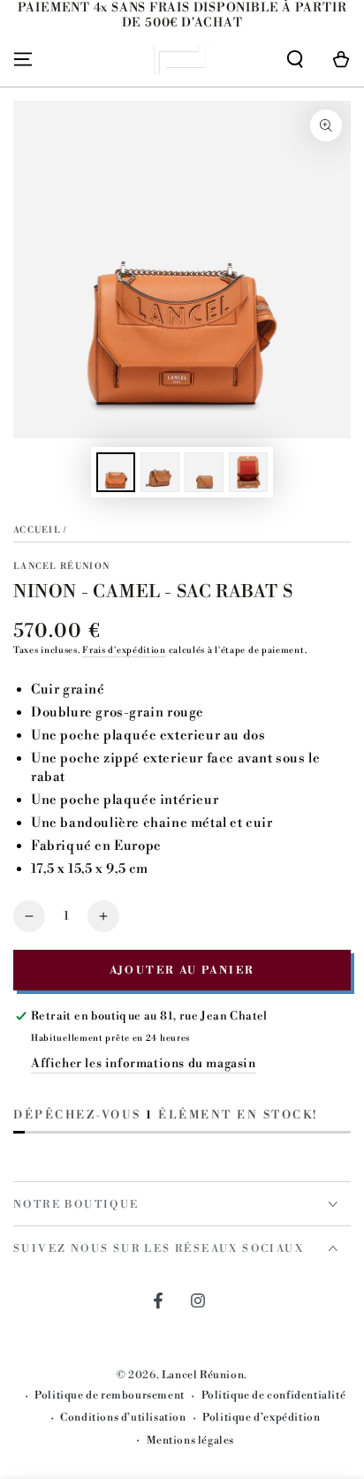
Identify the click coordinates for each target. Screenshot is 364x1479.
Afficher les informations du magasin (143, 1064)
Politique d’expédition (261, 1417)
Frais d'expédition (124, 650)
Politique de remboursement (109, 1395)
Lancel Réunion (61, 566)
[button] (295, 59)
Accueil (37, 530)
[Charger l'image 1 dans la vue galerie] (115, 472)
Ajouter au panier (182, 970)
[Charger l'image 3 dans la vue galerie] (204, 472)
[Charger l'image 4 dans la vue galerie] (248, 472)
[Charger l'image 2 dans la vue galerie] (159, 472)
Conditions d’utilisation (123, 1417)
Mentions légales (191, 1440)
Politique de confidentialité (273, 1395)
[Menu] (23, 59)
